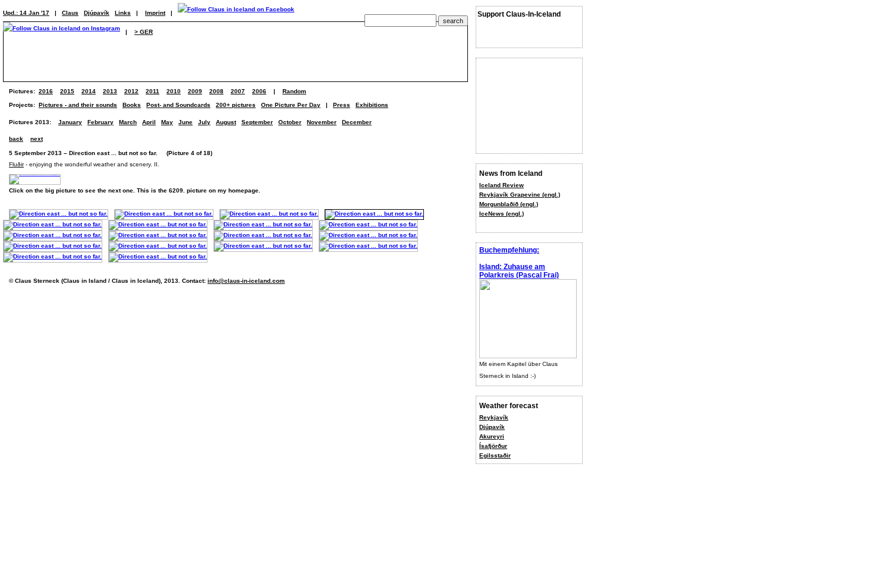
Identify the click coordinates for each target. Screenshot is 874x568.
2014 (88, 91)
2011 (152, 91)
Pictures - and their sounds (78, 105)
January (70, 122)
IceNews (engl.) (501, 213)
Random (294, 91)
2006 (259, 91)
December (357, 122)
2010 (173, 91)
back (16, 138)
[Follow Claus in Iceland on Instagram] (61, 32)
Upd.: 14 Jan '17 (26, 13)
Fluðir (16, 164)
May (167, 122)
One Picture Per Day (290, 105)
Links (123, 13)
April (149, 122)
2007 (238, 91)
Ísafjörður (493, 446)
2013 (110, 91)
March (128, 122)
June (185, 122)
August (226, 122)
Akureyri (491, 436)
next (36, 138)
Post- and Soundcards (178, 105)
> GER (143, 32)
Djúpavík (492, 427)
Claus (70, 13)
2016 (46, 91)
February (100, 122)
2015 (67, 91)
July (204, 122)
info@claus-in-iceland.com (246, 280)
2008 (216, 91)
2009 (195, 91)
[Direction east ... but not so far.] (58, 213)
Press (341, 105)
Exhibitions (372, 105)
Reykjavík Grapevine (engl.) (519, 194)
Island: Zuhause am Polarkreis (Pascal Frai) (519, 271)
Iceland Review (501, 185)
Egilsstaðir (495, 455)
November (322, 122)
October (289, 122)
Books (131, 105)
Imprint (155, 13)
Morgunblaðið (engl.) (508, 204)
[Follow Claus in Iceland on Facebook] (236, 13)
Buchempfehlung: (509, 250)
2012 (131, 91)
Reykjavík (493, 417)
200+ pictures (236, 105)
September (257, 122)
